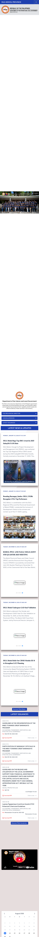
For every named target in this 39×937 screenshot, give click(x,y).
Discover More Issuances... (19, 823)
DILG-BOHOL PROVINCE (11, 2)
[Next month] (34, 913)
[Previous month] (4, 913)
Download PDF (8, 737)
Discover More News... (19, 709)
